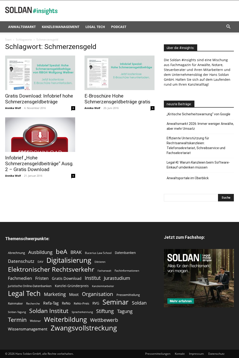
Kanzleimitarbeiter (103, 286)
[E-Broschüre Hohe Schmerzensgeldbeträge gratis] (119, 73)
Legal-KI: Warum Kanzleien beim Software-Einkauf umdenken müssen (198, 165)
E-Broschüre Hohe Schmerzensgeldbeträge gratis (117, 99)
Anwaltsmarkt (22, 27)
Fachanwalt (104, 270)
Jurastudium (117, 278)
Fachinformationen (127, 271)
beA (61, 251)
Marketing (55, 294)
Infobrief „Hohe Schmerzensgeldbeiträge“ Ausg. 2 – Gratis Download (39, 163)
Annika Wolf (13, 108)
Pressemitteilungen (157, 354)
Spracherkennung (82, 312)
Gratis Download (66, 278)
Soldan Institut (48, 310)
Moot (74, 294)
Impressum (196, 354)
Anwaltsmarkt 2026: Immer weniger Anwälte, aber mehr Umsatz (200, 126)
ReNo (66, 303)
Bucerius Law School (98, 253)
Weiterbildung (65, 319)
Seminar (115, 302)
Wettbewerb (104, 320)
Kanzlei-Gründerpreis (72, 286)
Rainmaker (15, 303)
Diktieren (100, 261)
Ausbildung (40, 252)
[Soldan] (199, 278)
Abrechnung (16, 253)
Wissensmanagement (27, 328)
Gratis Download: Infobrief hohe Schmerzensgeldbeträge (39, 99)
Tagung (125, 311)
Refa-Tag (51, 303)
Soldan (139, 302)
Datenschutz (21, 261)
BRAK (76, 252)
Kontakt (180, 354)
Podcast (118, 27)
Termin (17, 319)
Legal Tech (95, 27)
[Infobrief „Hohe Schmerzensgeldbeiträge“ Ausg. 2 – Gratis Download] (40, 134)
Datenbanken (125, 252)
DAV (40, 262)
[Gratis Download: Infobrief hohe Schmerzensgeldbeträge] (40, 73)
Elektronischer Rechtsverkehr (51, 269)
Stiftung (105, 311)
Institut (93, 278)
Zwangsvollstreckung (84, 328)
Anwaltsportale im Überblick (188, 178)
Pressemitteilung (128, 295)
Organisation (97, 293)
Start (8, 40)
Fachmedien (20, 278)
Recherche (33, 303)
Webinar (35, 321)
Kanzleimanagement (60, 27)
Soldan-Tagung (17, 312)
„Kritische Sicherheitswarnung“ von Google (198, 114)
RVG (95, 303)
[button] (228, 27)
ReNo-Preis (81, 303)
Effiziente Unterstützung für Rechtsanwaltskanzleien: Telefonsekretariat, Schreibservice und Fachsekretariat (196, 145)
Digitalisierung (68, 260)
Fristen (42, 278)
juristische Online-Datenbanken (30, 286)
